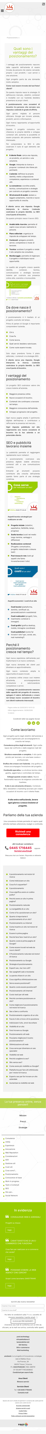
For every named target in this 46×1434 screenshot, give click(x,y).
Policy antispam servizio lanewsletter (23, 1416)
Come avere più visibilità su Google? (24, 1066)
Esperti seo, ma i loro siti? (19, 968)
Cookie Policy (23, 1411)
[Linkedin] (33, 723)
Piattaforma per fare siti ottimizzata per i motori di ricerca (23, 1071)
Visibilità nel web (16, 1055)
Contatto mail (23, 1393)
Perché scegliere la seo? (19, 1059)
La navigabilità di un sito (19, 909)
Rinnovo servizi (23, 1382)
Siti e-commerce (22, 1347)
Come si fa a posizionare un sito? (22, 913)
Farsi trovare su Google (18, 1030)
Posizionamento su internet (20, 923)
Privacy (30, 1315)
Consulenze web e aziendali (25, 1217)
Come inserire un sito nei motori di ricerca (23, 928)
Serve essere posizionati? (19, 983)
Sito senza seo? (15, 1062)
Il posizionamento (16, 888)
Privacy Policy (23, 1413)
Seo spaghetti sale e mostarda (21, 972)
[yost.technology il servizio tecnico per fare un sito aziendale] (23, 1426)
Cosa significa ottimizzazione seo (23, 979)
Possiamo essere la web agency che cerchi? (21, 1271)
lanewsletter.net (23, 1342)
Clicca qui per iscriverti (23, 1321)
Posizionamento (12, 38)
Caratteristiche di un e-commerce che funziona (21, 1242)
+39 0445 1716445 (24, 1390)
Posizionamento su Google (20, 960)
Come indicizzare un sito (19, 881)
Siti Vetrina (23, 1345)
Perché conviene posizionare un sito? (22, 999)
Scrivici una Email (23, 851)
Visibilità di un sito (16, 1026)
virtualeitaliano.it (23, 1339)
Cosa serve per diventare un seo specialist (22, 1049)
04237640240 (19, 1367)
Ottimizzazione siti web (18, 1044)
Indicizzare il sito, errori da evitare (23, 1023)
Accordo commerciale (23, 1405)
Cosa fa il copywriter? (18, 884)
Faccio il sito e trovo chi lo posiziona (24, 1019)
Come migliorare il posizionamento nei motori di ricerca (23, 1006)
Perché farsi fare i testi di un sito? (23, 937)
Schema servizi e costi (23, 1408)
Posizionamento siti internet (20, 991)
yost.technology (23, 1337)
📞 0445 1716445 (18, 848)
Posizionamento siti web (19, 1034)
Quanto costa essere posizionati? (23, 987)
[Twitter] (38, 723)
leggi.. (9, 1230)
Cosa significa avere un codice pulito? (21, 893)
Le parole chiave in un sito (20, 976)
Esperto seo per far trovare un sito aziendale (23, 1077)
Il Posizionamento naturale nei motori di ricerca (24, 955)
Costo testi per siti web (18, 994)
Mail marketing (23, 1350)
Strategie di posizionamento (20, 964)
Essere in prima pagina (18, 933)
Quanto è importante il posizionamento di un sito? (20, 917)
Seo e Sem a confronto (18, 1011)
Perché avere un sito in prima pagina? (21, 900)
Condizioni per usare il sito (23, 1372)
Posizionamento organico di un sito (23, 1015)
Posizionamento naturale (19, 905)
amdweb (7, 1356)
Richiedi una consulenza (23, 833)
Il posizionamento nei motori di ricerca (21, 875)
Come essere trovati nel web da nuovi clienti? (22, 948)
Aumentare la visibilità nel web (21, 1083)
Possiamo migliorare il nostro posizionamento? (21, 1039)
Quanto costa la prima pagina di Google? (22, 942)
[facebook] (29, 723)
